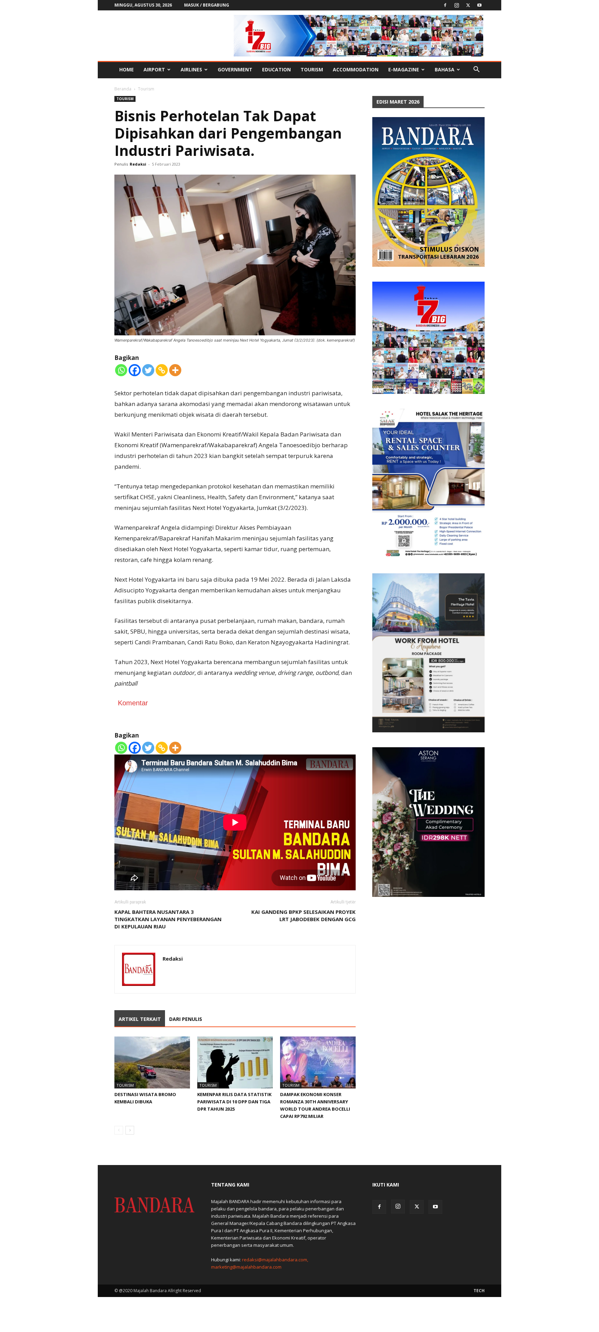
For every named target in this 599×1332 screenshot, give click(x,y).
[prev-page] (118, 1130)
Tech (479, 1291)
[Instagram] (456, 5)
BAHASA (444, 69)
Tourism (312, 69)
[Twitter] (468, 5)
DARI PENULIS (185, 1019)
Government (235, 69)
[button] (476, 70)
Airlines (191, 69)
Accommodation (356, 69)
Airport (154, 69)
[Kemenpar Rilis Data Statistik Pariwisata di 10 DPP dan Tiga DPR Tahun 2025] (235, 1062)
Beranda (122, 89)
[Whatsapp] (121, 370)
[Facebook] (445, 5)
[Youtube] (479, 5)
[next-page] (129, 1130)
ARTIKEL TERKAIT (140, 1019)
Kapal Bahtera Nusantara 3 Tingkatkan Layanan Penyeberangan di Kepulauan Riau (168, 919)
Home (126, 69)
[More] (175, 370)
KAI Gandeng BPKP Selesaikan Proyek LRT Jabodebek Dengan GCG (303, 915)
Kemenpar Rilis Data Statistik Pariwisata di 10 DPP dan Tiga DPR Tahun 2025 (234, 1101)
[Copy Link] (162, 370)
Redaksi (138, 164)
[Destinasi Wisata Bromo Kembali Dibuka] (152, 1062)
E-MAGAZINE (403, 69)
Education (276, 69)
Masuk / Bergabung (206, 5)
